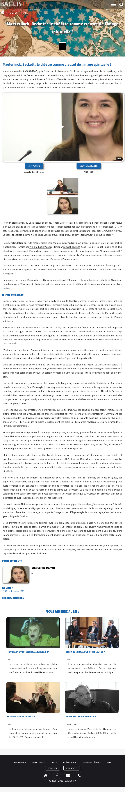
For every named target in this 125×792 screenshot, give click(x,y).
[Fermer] (113, 149)
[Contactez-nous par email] (68, 775)
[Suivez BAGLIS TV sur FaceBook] (57, 775)
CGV (109, 762)
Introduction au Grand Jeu (21, 716)
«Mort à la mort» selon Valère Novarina (28, 652)
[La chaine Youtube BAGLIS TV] (46, 775)
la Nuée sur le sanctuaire (82, 269)
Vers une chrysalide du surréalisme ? (85, 652)
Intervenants (38, 762)
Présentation (70, 762)
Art (9, 659)
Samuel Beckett (71, 246)
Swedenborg (86, 75)
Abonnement (71, 768)
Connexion (52, 768)
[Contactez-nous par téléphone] (79, 775)
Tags (54, 762)
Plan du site (20, 762)
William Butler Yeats (40, 246)
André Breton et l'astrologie (81, 716)
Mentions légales (92, 762)
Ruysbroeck (102, 75)
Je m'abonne (34, 165)
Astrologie (72, 724)
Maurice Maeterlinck (13, 71)
